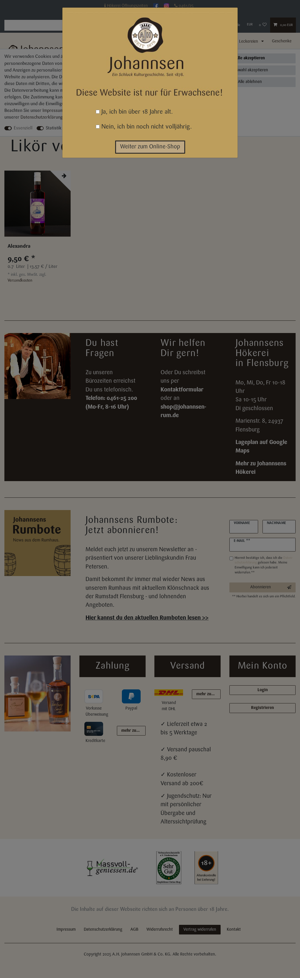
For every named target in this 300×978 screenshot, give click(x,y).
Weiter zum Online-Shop (150, 147)
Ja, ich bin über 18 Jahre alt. (136, 112)
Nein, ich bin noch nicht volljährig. (146, 127)
